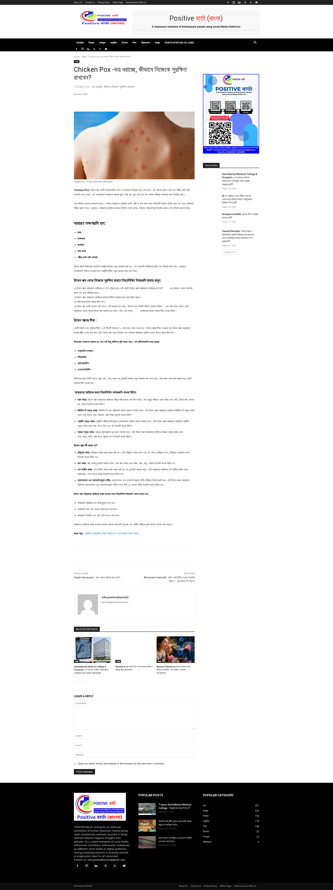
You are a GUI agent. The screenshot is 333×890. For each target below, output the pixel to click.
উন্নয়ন (91, 42)
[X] (245, 2)
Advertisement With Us (136, 2)
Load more (230, 252)
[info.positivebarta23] (88, 604)
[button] (255, 43)
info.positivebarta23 (115, 597)
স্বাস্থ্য (157, 42)
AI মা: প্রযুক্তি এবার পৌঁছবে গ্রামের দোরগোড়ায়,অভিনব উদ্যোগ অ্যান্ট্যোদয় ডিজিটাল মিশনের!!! (237, 199)
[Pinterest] (113, 102)
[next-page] (81, 681)
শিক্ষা (134, 42)
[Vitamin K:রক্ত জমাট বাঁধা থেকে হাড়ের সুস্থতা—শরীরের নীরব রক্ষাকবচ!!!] (134, 649)
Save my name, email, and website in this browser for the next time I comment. (121, 763)
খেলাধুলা (102, 42)
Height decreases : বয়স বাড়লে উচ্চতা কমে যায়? (97, 577)
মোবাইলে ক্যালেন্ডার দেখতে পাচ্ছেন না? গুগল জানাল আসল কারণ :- (112, 533)
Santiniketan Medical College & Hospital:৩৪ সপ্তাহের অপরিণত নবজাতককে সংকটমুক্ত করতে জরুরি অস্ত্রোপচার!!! (91, 669)
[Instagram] (233, 2)
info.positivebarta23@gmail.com (106, 859)
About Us (78, 2)
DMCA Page (118, 2)
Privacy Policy (103, 2)
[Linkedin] (239, 2)
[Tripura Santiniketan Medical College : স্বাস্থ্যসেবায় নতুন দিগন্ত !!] (147, 809)
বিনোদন (125, 42)
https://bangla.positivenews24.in (115, 602)
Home (80, 42)
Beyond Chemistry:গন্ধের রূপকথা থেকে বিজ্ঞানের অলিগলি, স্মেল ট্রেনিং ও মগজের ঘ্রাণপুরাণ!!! (173, 669)
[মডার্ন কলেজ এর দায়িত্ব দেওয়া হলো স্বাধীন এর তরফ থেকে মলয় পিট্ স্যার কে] (147, 842)
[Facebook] (227, 2)
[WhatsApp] (250, 2)
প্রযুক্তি (113, 42)
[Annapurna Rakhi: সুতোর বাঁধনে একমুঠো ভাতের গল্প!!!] (211, 218)
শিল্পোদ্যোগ (145, 42)
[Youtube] (256, 2)
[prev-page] (76, 681)
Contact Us (90, 2)
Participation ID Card (179, 42)
